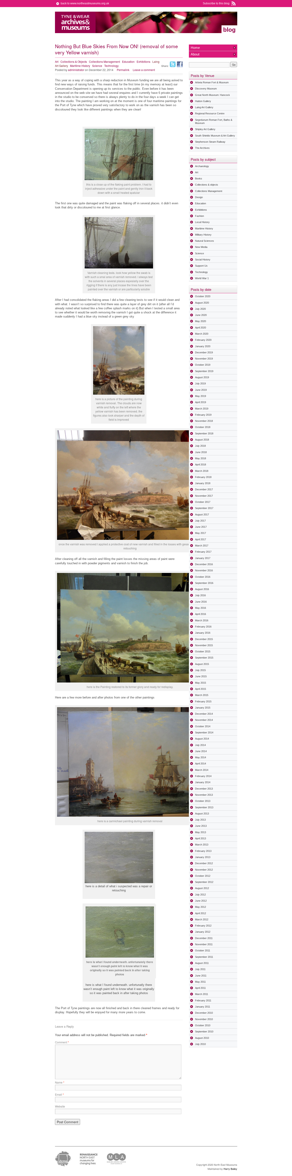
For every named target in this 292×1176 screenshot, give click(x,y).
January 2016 (202, 632)
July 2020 (200, 308)
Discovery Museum (206, 88)
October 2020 (202, 296)
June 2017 (201, 526)
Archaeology (202, 166)
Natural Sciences (204, 240)
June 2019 (201, 389)
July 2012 (200, 894)
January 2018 (202, 483)
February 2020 (203, 340)
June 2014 (201, 751)
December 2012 (204, 863)
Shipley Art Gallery (205, 129)
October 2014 (202, 726)
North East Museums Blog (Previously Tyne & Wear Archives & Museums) (75, 22)
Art (56, 61)
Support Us (201, 265)
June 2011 (200, 975)
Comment (62, 1042)
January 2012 (202, 931)
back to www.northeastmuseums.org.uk (85, 3)
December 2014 (204, 713)
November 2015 (204, 645)
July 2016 (200, 595)
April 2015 (200, 689)
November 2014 (204, 720)
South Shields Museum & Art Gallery (215, 135)
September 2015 (204, 657)
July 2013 (200, 819)
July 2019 (200, 383)
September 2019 (204, 371)
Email (59, 1094)
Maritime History (80, 66)
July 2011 (200, 969)
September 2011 (204, 957)
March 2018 (201, 471)
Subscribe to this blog (216, 3)
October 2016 (202, 576)
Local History (202, 222)
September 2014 (204, 732)
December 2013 (204, 788)
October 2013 (202, 801)
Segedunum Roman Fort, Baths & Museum (213, 121)
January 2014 (202, 782)
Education (128, 61)
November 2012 (204, 869)
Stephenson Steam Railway (210, 141)
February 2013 (203, 851)
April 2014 (200, 763)
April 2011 (200, 988)
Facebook (180, 64)
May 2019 (200, 396)
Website (60, 1106)
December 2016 (204, 564)
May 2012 (200, 907)
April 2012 (200, 913)
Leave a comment (144, 70)
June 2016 (201, 601)
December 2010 (204, 1012)
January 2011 (202, 1006)
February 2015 (203, 701)
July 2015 (200, 670)
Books (198, 178)
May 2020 (200, 321)
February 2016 (203, 626)
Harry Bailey (230, 1169)
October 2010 (202, 1025)
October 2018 (202, 427)
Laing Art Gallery (204, 107)
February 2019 (203, 414)
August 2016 (202, 589)
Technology (111, 66)
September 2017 (204, 508)
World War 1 (202, 278)
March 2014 (201, 770)
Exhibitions (143, 61)
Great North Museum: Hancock (212, 95)
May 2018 (200, 458)
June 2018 (201, 452)
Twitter (173, 64)
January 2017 (202, 558)
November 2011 (204, 944)
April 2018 (200, 464)
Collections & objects (206, 184)
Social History (202, 259)
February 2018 (203, 477)
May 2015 (200, 682)
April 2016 (200, 614)
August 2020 (202, 302)
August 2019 (202, 377)
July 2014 (200, 745)
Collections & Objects (73, 61)
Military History (203, 234)
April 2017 (200, 539)
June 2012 (201, 900)
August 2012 (202, 888)
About (195, 54)
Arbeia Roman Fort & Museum (212, 82)
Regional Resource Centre (209, 113)
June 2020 (201, 315)
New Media (201, 247)
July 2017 (200, 520)
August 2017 (202, 514)
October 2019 (202, 364)
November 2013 (204, 794)
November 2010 (204, 1019)
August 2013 (202, 813)
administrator (76, 70)
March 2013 (201, 844)
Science (97, 66)
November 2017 (204, 495)
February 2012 (203, 925)
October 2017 (202, 502)
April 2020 (200, 327)
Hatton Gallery (203, 101)
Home (195, 48)
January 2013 (202, 857)
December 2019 (204, 352)
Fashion (199, 216)
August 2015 (202, 664)
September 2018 (204, 433)
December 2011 (204, 938)
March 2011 (201, 994)
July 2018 (200, 445)
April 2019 (200, 402)
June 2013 (201, 825)
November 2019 (204, 358)
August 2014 (202, 738)
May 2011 (200, 981)
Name (59, 1082)
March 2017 (201, 545)
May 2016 (200, 607)
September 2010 (204, 1031)
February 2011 (203, 1000)
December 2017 (204, 489)
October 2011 (202, 950)
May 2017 (200, 533)
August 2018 (202, 439)
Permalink (123, 70)
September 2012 (204, 882)
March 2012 (201, 919)
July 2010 (200, 1044)
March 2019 (201, 408)
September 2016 (204, 583)
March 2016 (201, 620)
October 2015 (202, 651)
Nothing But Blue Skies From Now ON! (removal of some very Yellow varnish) (116, 49)
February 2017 (203, 551)
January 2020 (202, 346)
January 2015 (202, 707)
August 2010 (202, 1038)
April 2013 (200, 838)
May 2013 (200, 832)
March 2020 (201, 333)
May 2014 (200, 757)
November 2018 (204, 421)
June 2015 (201, 676)
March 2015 (201, 695)
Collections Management (104, 61)
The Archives (202, 148)
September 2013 (204, 807)
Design (199, 197)
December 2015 (204, 639)
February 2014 (203, 776)
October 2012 (202, 875)
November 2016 (204, 570)
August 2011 (202, 963)
